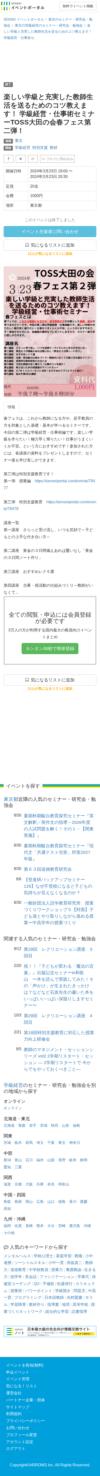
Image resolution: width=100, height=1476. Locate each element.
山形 (65, 1125)
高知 (7, 1208)
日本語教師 (54, 1297)
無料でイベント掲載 (78, 6)
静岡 (83, 1160)
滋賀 (7, 1184)
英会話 (31, 1277)
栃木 (18, 1142)
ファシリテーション (57, 1277)
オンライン (13, 1108)
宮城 (43, 1125)
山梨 (51, 1160)
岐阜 (72, 1160)
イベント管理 (17, 1379)
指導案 (53, 1304)
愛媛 (83, 1201)
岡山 (29, 1201)
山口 (51, 1201)
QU (37, 1284)
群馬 (29, 1142)
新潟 (7, 1160)
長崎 (29, 1226)
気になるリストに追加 (52, 245)
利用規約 (14, 1414)
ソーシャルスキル (29, 1263)
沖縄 (87, 1226)
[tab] (11, 407)
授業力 (57, 1270)
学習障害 (18, 1304)
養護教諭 (73, 1270)
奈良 (51, 1184)
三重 (18, 1167)
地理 (66, 1304)
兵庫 (40, 1184)
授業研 (16, 1291)
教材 (54, 148)
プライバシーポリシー (25, 1421)
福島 (76, 1125)
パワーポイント (38, 1291)
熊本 (40, 1226)
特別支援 (40, 148)
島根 (18, 1201)
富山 (18, 1160)
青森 (21, 1125)
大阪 (29, 1184)
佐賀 (18, 1226)
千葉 (51, 1142)
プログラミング (28, 1297)
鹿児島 (74, 1226)
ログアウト (15, 1449)
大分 (51, 1226)
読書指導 (79, 1311)
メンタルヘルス (17, 1256)
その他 (9, 1233)
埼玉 (40, 1142)
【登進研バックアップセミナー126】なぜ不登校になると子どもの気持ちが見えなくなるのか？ (58, 886)
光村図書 (74, 1297)
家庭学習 (64, 1256)
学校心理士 (43, 1256)
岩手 (32, 1125)
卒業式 (83, 1277)
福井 (40, 1160)
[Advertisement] (50, 61)
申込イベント (17, 1372)
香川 (72, 1201)
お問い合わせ (17, 1428)
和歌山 (63, 1184)
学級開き (63, 1291)
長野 (62, 1160)
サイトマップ (17, 1407)
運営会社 (14, 1393)
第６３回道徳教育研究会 (48, 869)
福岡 (7, 1226)
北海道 (9, 1125)
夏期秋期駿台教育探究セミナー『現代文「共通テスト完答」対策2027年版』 (59, 852)
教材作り (36, 1304)
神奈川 (74, 1142)
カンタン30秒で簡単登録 (50, 648)
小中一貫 (56, 1263)
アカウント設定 (19, 1442)
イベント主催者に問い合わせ (50, 231)
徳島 (62, 1201)
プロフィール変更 (21, 1435)
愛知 (7, 1167)
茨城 (7, 1142)
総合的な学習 (57, 1311)
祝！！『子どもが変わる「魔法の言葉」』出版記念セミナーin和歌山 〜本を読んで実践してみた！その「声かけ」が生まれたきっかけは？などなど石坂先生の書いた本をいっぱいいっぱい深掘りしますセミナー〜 (59, 986)
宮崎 (62, 1226)
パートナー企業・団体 (25, 1400)
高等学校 (80, 1304)
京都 (18, 1184)
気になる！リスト (21, 1386)
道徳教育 (18, 1270)
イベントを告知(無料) (24, 1365)
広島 (40, 1201)
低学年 (16, 1277)
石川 (29, 1160)
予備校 (48, 1284)
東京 (19, 141)
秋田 (54, 1125)
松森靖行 (65, 1284)
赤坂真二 (74, 1263)
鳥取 (7, 1201)
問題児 (79, 1291)
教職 (78, 1256)
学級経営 (22, 148)
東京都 (11, 799)
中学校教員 (38, 1270)
